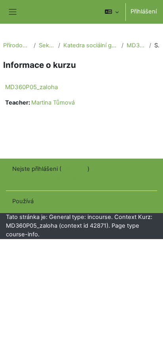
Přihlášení (144, 11)
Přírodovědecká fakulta (16, 45)
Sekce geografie (47, 45)
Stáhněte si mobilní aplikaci (48, 179)
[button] (112, 12)
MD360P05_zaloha (136, 45)
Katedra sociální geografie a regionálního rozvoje (90, 45)
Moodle (45, 201)
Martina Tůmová (53, 102)
